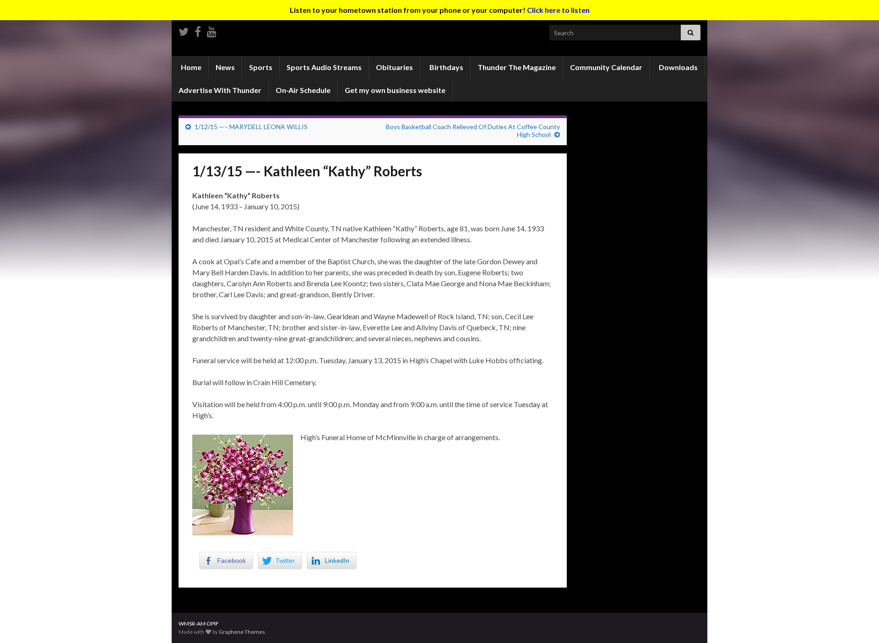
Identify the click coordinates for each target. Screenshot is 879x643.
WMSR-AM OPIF (199, 623)
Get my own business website (395, 90)
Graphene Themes (242, 631)
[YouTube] (212, 30)
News (225, 67)
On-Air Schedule (303, 90)
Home (190, 67)
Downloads (677, 67)
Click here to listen (558, 9)
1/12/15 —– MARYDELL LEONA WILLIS (251, 127)
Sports (260, 67)
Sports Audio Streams (324, 67)
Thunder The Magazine (516, 67)
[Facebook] (198, 30)
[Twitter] (184, 30)
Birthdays (445, 67)
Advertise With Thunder (220, 90)
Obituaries (394, 67)
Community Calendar (606, 67)
